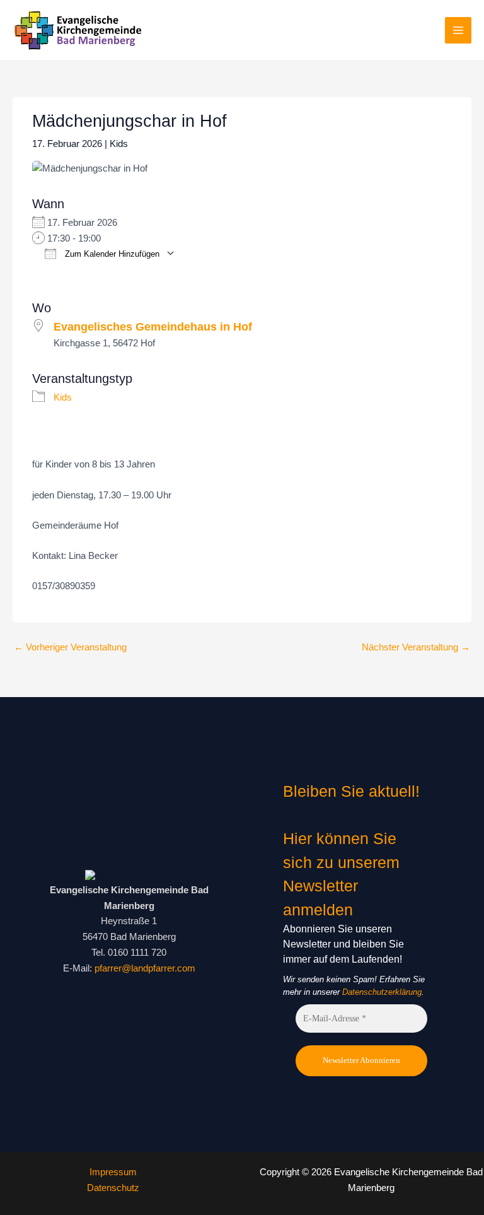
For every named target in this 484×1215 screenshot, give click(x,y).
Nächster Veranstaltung (416, 647)
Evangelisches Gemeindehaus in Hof (153, 326)
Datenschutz (113, 1188)
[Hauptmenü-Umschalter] (458, 30)
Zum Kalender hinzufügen (110, 254)
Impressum (113, 1172)
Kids (119, 144)
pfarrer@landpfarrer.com (145, 968)
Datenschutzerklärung (382, 992)
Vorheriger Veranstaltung (70, 647)
